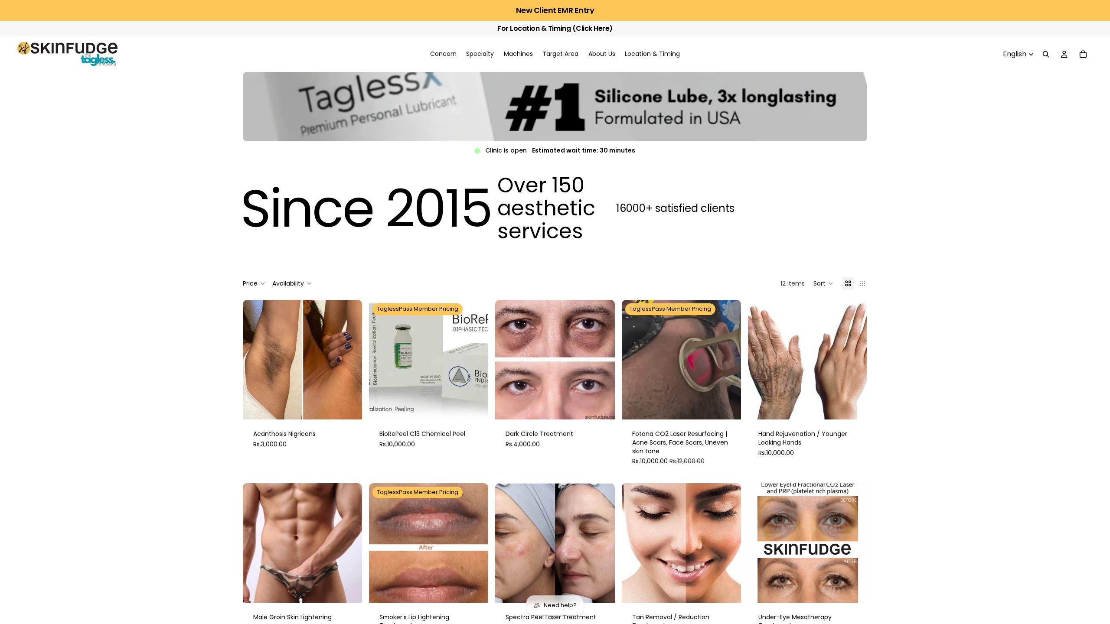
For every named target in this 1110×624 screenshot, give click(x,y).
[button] (823, 283)
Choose (482, 406)
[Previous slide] (256, 359)
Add (608, 406)
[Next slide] (349, 359)
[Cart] (1083, 54)
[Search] (1045, 54)
